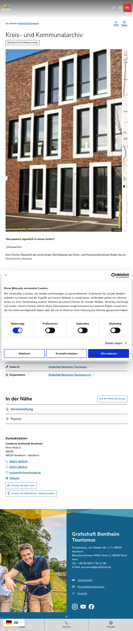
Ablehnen (24, 353)
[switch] (50, 330)
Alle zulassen (109, 353)
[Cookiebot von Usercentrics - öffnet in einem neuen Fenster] (114, 275)
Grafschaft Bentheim (28, 23)
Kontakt (82, 593)
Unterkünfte (85, 580)
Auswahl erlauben (66, 353)
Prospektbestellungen (91, 587)
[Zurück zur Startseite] (6, 7)
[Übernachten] (127, 7)
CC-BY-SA (117, 230)
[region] (125, 140)
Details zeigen (113, 342)
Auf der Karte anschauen (112, 398)
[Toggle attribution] (124, 186)
